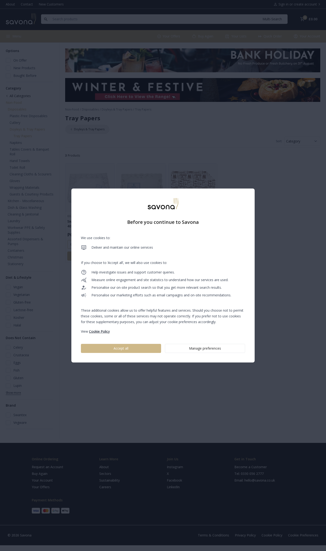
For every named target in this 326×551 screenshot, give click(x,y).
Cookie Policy (99, 331)
